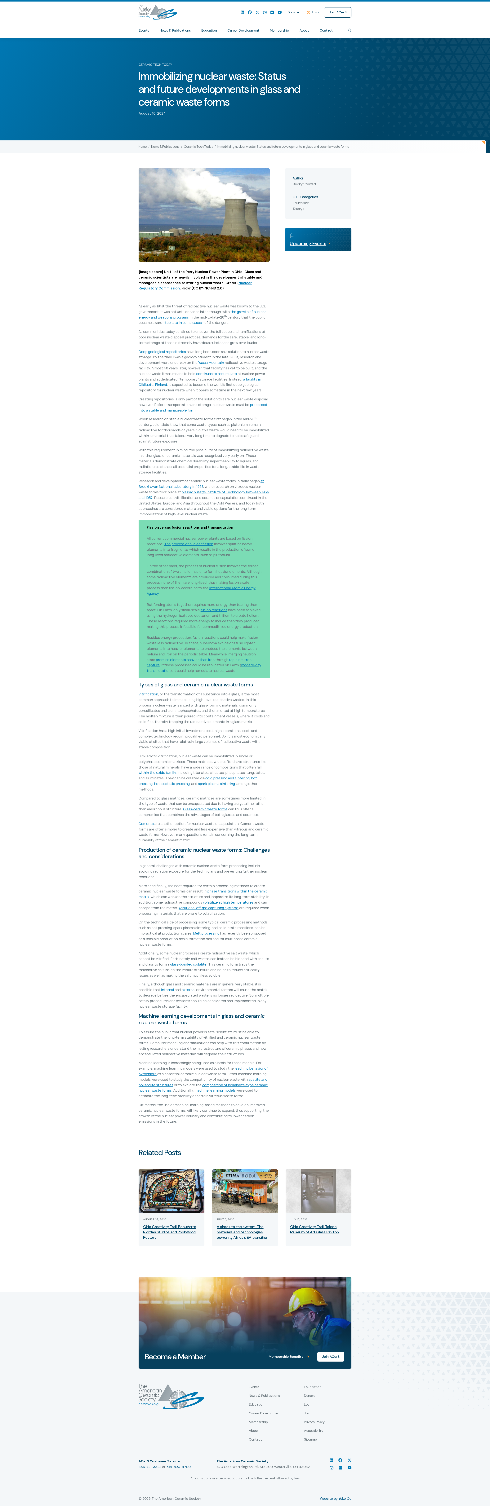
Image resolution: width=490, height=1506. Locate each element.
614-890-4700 (179, 1466)
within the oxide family (157, 772)
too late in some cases (183, 322)
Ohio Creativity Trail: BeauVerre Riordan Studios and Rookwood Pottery (169, 1232)
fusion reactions (214, 610)
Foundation (312, 1387)
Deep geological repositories (162, 351)
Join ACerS (338, 12)
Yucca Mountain (211, 362)
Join (307, 1413)
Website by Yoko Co (335, 1498)
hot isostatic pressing (172, 783)
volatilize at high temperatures (228, 902)
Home (143, 146)
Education (209, 30)
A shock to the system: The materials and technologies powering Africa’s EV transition (242, 1232)
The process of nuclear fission (188, 544)
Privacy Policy (314, 1422)
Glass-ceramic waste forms (205, 809)
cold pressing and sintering (227, 778)
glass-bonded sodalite (188, 964)
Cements (146, 823)
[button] (349, 30)
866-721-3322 (150, 1466)
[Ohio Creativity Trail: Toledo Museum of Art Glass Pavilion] (318, 1191)
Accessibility (313, 1431)
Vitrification (148, 694)
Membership (279, 30)
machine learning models (215, 1090)
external (188, 989)
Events (144, 30)
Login (316, 12)
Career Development (243, 30)
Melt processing (206, 933)
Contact (326, 30)
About (304, 30)
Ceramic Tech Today (198, 146)
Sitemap (310, 1440)
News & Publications (175, 30)
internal (167, 989)
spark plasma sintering (216, 783)
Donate (293, 12)
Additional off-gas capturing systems (208, 907)
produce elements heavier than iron (185, 659)
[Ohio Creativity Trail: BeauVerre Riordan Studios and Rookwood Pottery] (171, 1191)
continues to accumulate (216, 373)
